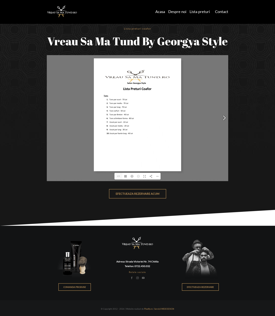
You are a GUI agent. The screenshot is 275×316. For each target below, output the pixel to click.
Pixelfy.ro (148, 309)
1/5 (118, 176)
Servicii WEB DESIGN (164, 309)
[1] (62, 5)
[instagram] (137, 278)
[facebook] (131, 278)
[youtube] (143, 278)
